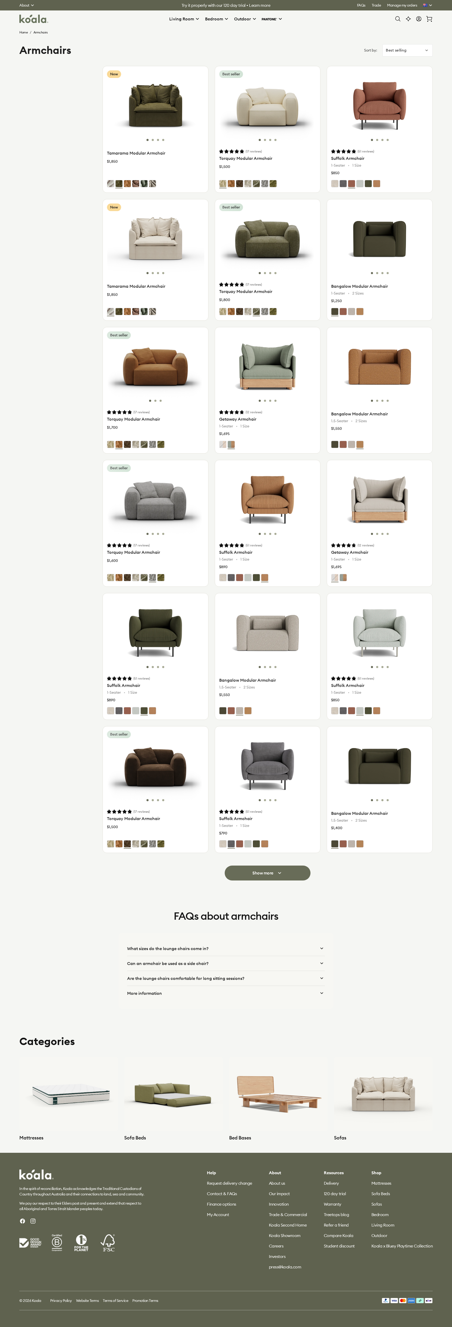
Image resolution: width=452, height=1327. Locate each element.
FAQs (361, 5)
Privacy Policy (61, 1300)
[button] (184, 18)
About (24, 5)
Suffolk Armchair (347, 158)
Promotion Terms (145, 1300)
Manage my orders (402, 5)
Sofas (340, 1138)
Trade (376, 5)
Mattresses (31, 1138)
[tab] (147, 140)
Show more (262, 873)
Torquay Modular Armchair (245, 158)
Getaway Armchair (237, 419)
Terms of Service (115, 1300)
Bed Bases (240, 1138)
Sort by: (370, 50)
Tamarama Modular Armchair (136, 153)
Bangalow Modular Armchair (359, 286)
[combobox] (407, 50)
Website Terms (87, 1300)
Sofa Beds (135, 1138)
